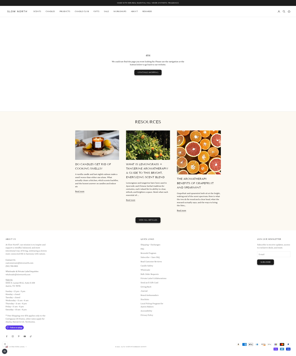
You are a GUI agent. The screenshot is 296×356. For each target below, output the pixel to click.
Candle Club (82, 11)
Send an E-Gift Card (149, 282)
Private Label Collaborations (153, 278)
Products (65, 11)
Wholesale (145, 269)
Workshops (119, 11)
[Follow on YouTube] (25, 336)
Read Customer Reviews (151, 261)
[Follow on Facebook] (7, 336)
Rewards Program (148, 253)
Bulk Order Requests (150, 274)
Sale (106, 11)
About (134, 11)
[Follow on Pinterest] (19, 336)
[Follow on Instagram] (13, 336)
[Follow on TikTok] (31, 336)
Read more (79, 191)
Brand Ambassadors (150, 295)
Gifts (96, 11)
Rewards (147, 11)
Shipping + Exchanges (150, 244)
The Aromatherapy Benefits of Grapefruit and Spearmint (195, 183)
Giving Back (146, 286)
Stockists (145, 299)
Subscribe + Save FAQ (150, 257)
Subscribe (266, 262)
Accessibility (146, 310)
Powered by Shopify (138, 347)
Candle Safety (147, 265)
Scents (37, 11)
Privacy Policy (147, 315)
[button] (4, 351)
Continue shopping (148, 72)
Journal (144, 290)
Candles (50, 11)
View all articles (148, 220)
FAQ (142, 248)
